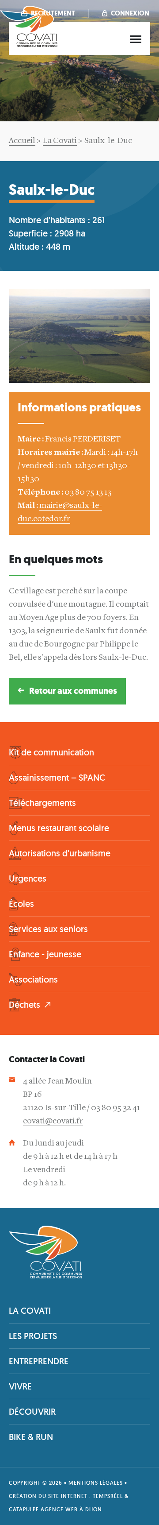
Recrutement (52, 13)
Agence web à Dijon (71, 1509)
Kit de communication (51, 752)
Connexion (129, 13)
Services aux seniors (48, 929)
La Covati (60, 141)
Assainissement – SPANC (57, 777)
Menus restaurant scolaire (59, 828)
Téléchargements (42, 803)
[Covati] (28, 45)
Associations (33, 979)
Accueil (22, 141)
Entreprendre (38, 1361)
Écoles (21, 904)
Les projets (33, 1336)
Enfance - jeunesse (45, 954)
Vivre (20, 1386)
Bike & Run (31, 1437)
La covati (30, 1310)
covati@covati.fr (53, 1121)
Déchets (24, 1004)
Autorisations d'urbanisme (59, 853)
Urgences (27, 878)
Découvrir (32, 1411)
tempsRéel (108, 1496)
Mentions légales (95, 1482)
